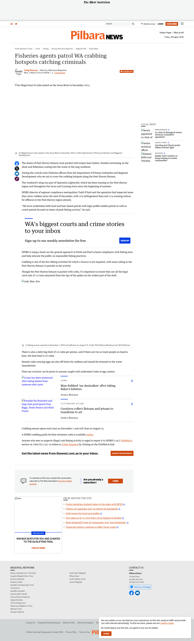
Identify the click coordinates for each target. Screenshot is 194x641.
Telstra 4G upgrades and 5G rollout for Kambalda (92, 508)
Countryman (15, 588)
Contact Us (30, 623)
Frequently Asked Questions (48, 623)
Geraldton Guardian (17, 591)
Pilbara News (74, 576)
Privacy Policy (71, 632)
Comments (59, 72)
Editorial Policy (69, 623)
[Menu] (11, 24)
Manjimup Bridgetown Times (21, 606)
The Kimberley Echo (18, 603)
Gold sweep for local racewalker (83, 513)
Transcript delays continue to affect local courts (91, 527)
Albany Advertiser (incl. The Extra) (23, 573)
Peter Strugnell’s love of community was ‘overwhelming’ (96, 522)
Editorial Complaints (85, 623)
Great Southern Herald (18, 594)
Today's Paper (165, 33)
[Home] (16, 24)
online (89, 434)
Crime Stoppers (70, 444)
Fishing (46, 49)
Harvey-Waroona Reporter (62, 49)
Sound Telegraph (75, 582)
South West (93, 49)
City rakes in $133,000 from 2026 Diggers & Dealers (94, 518)
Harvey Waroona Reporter (20, 597)
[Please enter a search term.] (133, 24)
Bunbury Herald (16, 582)
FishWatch (126, 440)
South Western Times (23, 49)
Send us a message (142, 587)
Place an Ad (179, 33)
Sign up (125, 240)
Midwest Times (16, 609)
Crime (37, 49)
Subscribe (172, 24)
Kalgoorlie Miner (16, 600)
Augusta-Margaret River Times (21, 576)
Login (160, 24)
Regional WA (81, 49)
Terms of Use (84, 632)
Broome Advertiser (17, 579)
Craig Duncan (128, 71)
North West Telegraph (77, 573)
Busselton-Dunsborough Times (22, 585)
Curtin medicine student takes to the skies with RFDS (94, 504)
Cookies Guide (167, 623)
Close (106, 633)
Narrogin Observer (17, 612)
